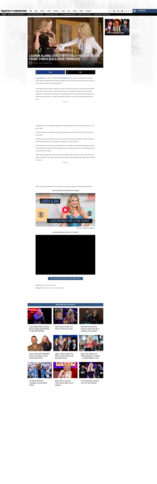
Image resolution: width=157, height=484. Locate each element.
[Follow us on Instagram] (118, 11)
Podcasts (56, 11)
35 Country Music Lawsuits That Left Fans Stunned (90, 382)
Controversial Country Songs (102, 14)
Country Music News (47, 288)
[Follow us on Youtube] (122, 11)
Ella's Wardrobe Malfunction (68, 14)
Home (30, 11)
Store (63, 11)
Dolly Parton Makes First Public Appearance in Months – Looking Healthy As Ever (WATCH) (90, 356)
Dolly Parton (63, 78)
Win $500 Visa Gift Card (52, 14)
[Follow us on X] (130, 11)
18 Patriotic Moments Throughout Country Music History (38, 383)
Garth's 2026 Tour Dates (84, 14)
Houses (75, 11)
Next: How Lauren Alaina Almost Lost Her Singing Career (65, 278)
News (36, 11)
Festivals (88, 11)
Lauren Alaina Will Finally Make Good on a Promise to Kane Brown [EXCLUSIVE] (39, 356)
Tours (49, 11)
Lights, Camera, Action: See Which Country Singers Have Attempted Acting (64, 356)
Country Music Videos (58, 288)
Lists (68, 11)
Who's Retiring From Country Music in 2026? (115, 32)
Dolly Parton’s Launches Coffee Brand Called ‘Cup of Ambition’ (64, 383)
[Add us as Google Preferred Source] (114, 11)
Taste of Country (88, 228)
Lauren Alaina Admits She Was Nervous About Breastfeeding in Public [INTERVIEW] (39, 329)
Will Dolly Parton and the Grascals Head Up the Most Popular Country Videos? (90, 329)
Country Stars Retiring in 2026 (35, 14)
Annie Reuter (35, 63)
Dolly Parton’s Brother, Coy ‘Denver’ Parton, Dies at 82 (64, 328)
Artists (42, 11)
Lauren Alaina (39, 78)
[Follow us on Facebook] (126, 11)
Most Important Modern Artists (16, 14)
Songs (81, 11)
